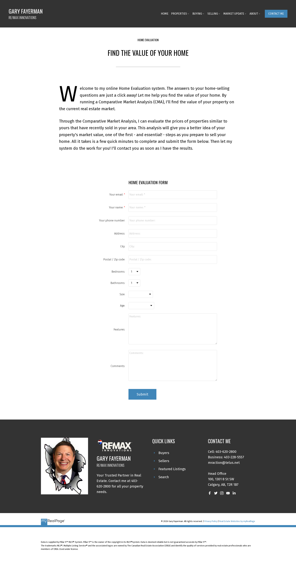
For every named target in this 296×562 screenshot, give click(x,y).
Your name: (116, 207)
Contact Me (276, 13)
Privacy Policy (210, 521)
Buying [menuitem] (197, 13)
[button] (276, 14)
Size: (122, 294)
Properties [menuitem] (179, 13)
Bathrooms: (117, 283)
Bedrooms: (118, 271)
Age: (122, 305)
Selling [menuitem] (212, 13)
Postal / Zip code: (114, 259)
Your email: (116, 194)
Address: (119, 233)
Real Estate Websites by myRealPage (237, 521)
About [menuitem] (254, 13)
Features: (119, 329)
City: (122, 246)
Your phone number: (112, 220)
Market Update (233, 13)
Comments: (118, 366)
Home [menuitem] (164, 13)
